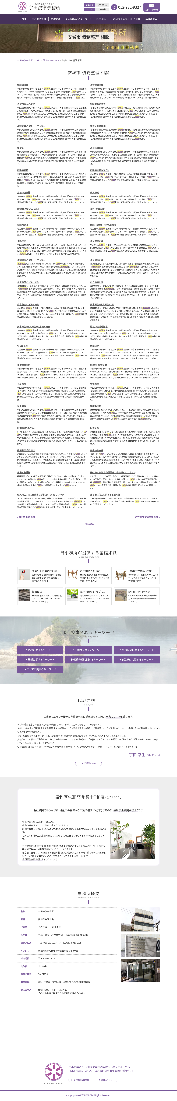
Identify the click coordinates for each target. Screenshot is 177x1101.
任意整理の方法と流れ (28, 282)
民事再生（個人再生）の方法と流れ (33, 326)
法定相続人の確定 (26, 103)
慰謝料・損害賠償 (98, 364)
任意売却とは (96, 241)
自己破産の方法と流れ (28, 304)
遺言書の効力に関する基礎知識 (105, 494)
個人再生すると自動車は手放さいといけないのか (40, 494)
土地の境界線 (23, 192)
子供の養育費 (96, 450)
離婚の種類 (95, 406)
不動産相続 (22, 170)
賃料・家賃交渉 (97, 208)
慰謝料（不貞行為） (26, 428)
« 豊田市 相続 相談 (26, 517)
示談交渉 (94, 345)
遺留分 (20, 148)
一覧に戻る (88, 523)
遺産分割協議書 (98, 126)
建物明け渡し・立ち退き (28, 208)
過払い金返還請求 (99, 326)
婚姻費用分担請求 (26, 450)
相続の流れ (22, 84)
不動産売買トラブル (99, 170)
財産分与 (94, 428)
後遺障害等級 (23, 364)
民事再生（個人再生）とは (102, 304)
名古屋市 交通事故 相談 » (147, 517)
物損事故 (94, 384)
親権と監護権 (23, 472)
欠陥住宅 (21, 241)
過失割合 (21, 406)
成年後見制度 (96, 148)
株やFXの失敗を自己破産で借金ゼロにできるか (112, 472)
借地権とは (22, 224)
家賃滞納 (94, 192)
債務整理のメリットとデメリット (31, 260)
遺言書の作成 (96, 84)
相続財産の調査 (97, 103)
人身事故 (21, 384)
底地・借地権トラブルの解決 (103, 224)
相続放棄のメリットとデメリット (31, 126)
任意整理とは (96, 260)
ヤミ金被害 (22, 345)
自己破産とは (96, 282)
